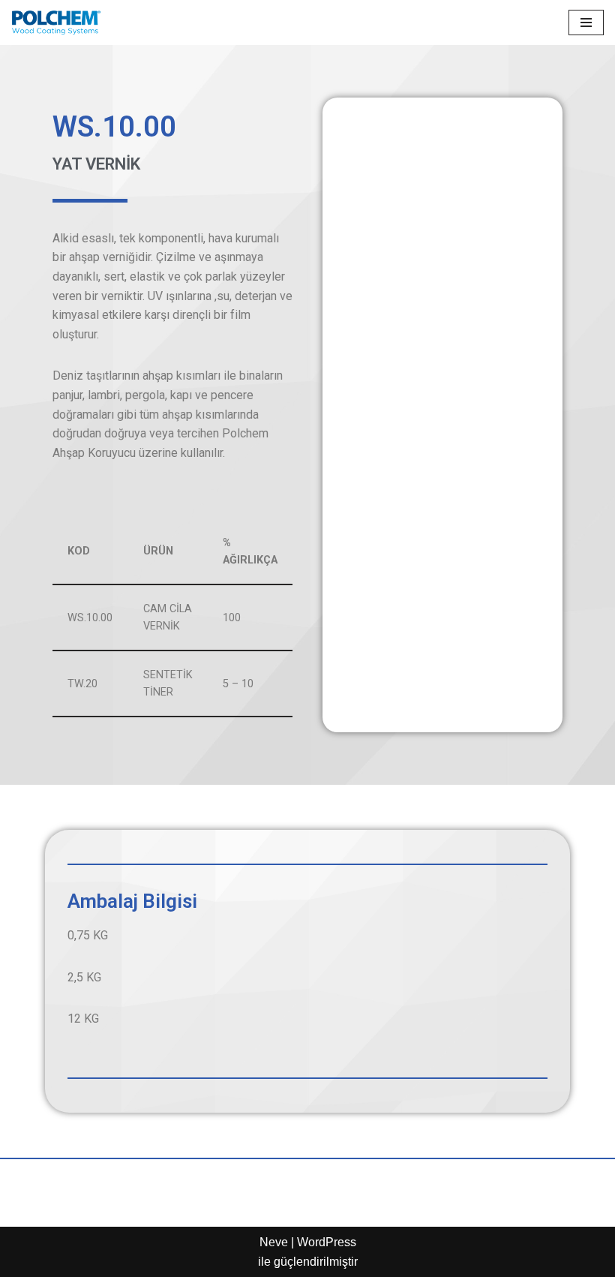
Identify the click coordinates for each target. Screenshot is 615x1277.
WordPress (326, 1242)
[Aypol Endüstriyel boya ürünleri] (56, 23)
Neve (274, 1242)
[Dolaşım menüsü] (586, 22)
